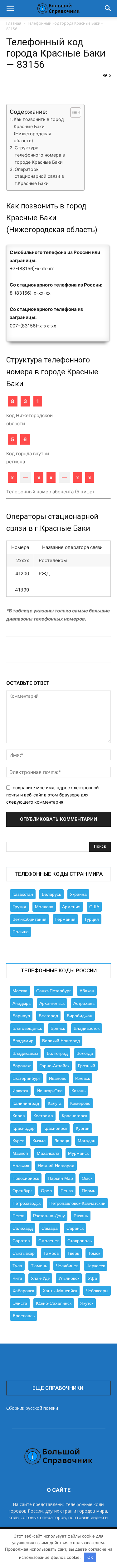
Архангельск (52, 1003)
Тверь (73, 1253)
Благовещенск (27, 1028)
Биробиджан (79, 1015)
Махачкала (48, 1153)
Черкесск (95, 1265)
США (94, 906)
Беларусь (51, 894)
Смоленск (48, 1240)
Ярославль (23, 1315)
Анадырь (21, 1003)
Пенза (67, 1190)
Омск (87, 1178)
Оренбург (22, 1190)
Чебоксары (97, 1290)
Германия (65, 919)
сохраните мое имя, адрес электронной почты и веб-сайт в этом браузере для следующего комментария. (52, 794)
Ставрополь (79, 1240)
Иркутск (20, 1090)
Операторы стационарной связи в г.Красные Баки (39, 176)
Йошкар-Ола (50, 1090)
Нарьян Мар (60, 1178)
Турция (91, 919)
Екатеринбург (26, 1078)
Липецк (61, 1140)
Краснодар (23, 1128)
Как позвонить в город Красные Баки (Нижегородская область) (39, 130)
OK (90, 1557)
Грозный (86, 1065)
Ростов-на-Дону (49, 1215)
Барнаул (21, 1015)
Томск (94, 1253)
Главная (13, 23)
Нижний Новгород (56, 1165)
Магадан (86, 1140)
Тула (17, 1265)
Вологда (84, 1053)
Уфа (92, 1278)
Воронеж (21, 1065)
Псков (18, 1215)
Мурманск (78, 1153)
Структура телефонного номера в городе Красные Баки (40, 155)
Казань (78, 1090)
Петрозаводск (26, 1203)
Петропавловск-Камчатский (77, 1203)
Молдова (44, 906)
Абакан (87, 990)
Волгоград (57, 1053)
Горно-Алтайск (54, 1065)
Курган (83, 1128)
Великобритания (29, 919)
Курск (18, 1140)
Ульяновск (68, 1278)
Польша (20, 931)
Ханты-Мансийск (60, 1290)
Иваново (57, 1078)
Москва (19, 990)
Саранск (75, 1228)
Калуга (54, 1103)
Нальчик (20, 1165)
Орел (46, 1190)
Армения (71, 906)
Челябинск (67, 1265)
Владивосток (87, 1028)
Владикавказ (25, 1053)
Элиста (19, 1303)
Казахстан (22, 894)
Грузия (19, 906)
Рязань (81, 1215)
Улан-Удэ (40, 1278)
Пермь (88, 1190)
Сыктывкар (23, 1253)
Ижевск (82, 1078)
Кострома (43, 1115)
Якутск (86, 1303)
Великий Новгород (61, 1040)
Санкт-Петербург (53, 990)
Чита (17, 1278)
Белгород (48, 1015)
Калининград (25, 1103)
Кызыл (39, 1140)
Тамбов (51, 1253)
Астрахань (84, 1003)
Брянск (58, 1028)
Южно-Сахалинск (53, 1303)
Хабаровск (23, 1290)
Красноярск (55, 1128)
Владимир (22, 1040)
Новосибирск (25, 1178)
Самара (49, 1228)
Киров (18, 1115)
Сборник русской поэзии (32, 1408)
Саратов (21, 1240)
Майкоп (20, 1153)
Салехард (22, 1228)
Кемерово (80, 1103)
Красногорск (74, 1115)
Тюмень (39, 1265)
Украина (78, 894)
